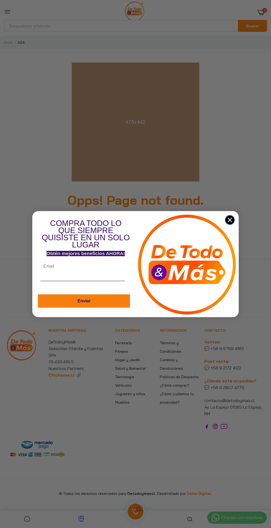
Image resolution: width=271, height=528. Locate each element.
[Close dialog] (229, 220)
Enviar (84, 301)
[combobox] (130, 282)
